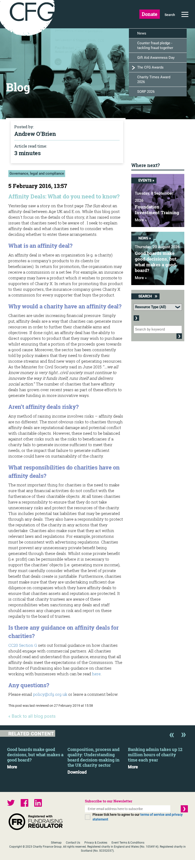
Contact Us (73, 842)
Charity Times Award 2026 (153, 79)
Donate (149, 14)
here (96, 674)
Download (77, 772)
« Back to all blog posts (32, 716)
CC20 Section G (22, 645)
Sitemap (56, 842)
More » (141, 220)
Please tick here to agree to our (138, 817)
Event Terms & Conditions (128, 842)
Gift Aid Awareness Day (156, 57)
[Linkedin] (38, 803)
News (141, 33)
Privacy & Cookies (95, 842)
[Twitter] (11, 803)
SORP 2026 (146, 91)
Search (170, 15)
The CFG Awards (150, 67)
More (12, 767)
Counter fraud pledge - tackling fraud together (155, 45)
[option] (37, 756)
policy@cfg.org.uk (50, 694)
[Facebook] (24, 803)
